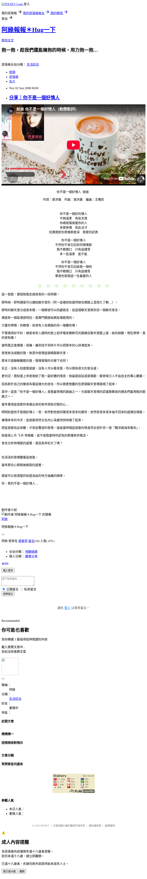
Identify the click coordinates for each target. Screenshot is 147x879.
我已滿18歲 (9, 871)
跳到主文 (8, 40)
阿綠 (5, 519)
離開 (22, 871)
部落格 (13, 76)
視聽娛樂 (31, 551)
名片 (12, 81)
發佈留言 (8, 593)
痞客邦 (23, 541)
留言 (31, 541)
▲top (5, 563)
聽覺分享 (31, 556)
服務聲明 (110, 825)
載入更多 (8, 570)
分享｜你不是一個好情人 (34, 97)
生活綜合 (33, 64)
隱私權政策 (95, 825)
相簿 (12, 72)
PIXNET (45, 825)
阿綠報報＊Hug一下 (29, 29)
